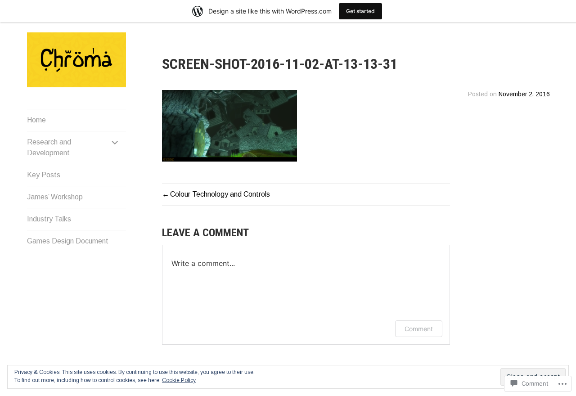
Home (36, 120)
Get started (360, 11)
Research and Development (49, 147)
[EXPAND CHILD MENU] (115, 142)
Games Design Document (67, 241)
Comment (419, 329)
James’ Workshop (55, 197)
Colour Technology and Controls (220, 194)
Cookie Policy (179, 380)
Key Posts (43, 175)
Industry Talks (49, 219)
